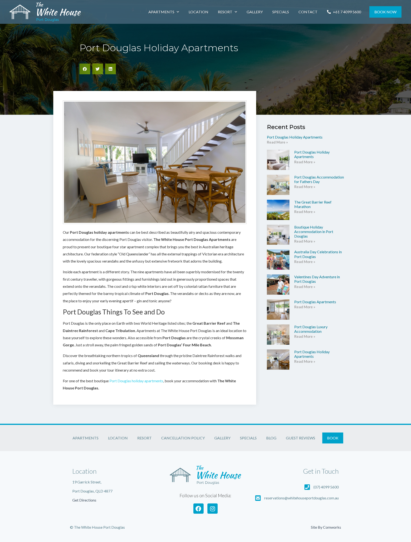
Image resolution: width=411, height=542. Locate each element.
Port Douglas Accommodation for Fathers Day (319, 179)
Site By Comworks (326, 527)
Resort (225, 12)
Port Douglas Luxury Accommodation (311, 328)
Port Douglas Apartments (315, 301)
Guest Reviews (300, 438)
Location (198, 12)
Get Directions (84, 500)
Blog (271, 438)
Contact (308, 12)
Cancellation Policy (183, 438)
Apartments (161, 12)
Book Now (385, 12)
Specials (280, 12)
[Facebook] (198, 508)
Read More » (277, 142)
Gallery (255, 12)
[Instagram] (212, 508)
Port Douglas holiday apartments (136, 380)
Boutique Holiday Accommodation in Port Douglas (313, 231)
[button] (84, 69)
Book (332, 438)
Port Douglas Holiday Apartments (295, 137)
